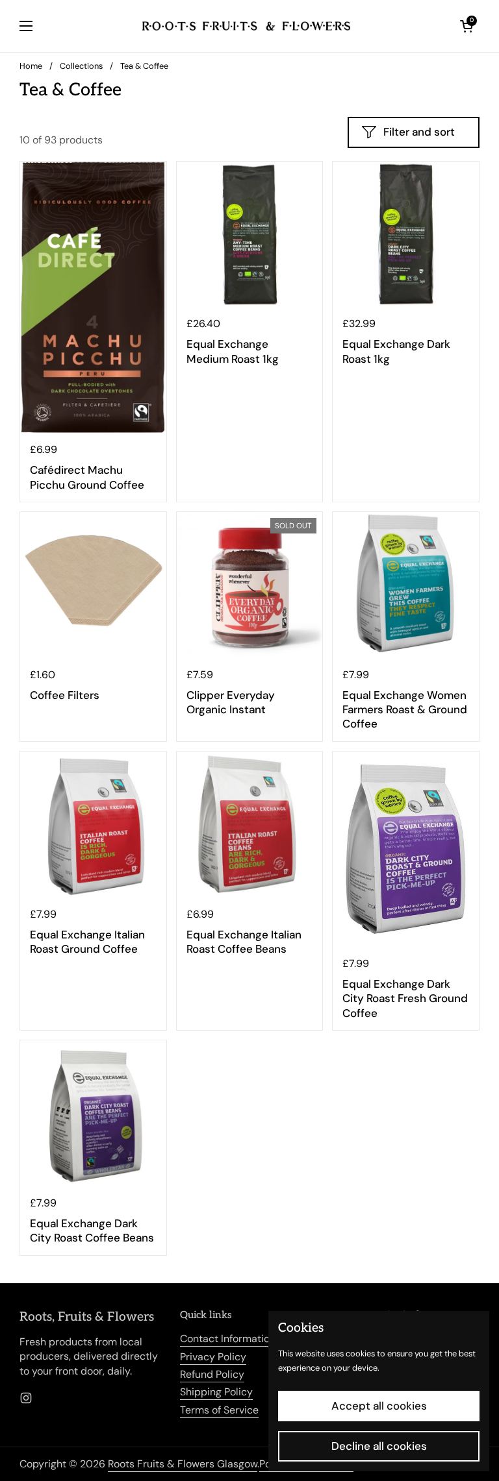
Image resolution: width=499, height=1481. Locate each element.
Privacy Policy (213, 1357)
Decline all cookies (379, 1446)
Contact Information (227, 1338)
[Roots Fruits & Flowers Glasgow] (246, 26)
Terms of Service (219, 1410)
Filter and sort (419, 132)
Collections (81, 65)
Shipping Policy (216, 1392)
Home (30, 65)
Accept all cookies (379, 1406)
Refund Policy (212, 1374)
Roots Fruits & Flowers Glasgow (182, 1464)
